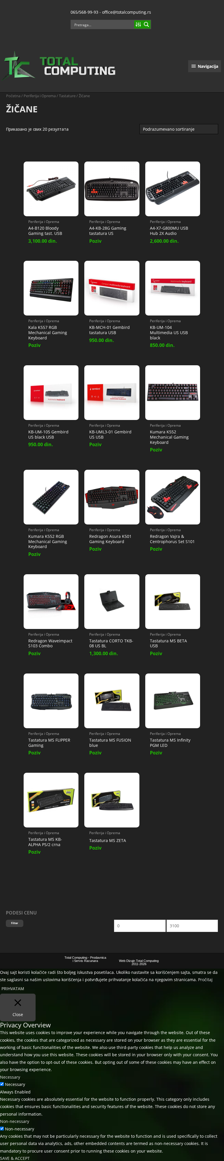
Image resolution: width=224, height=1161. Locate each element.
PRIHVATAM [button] (12, 988)
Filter (14, 923)
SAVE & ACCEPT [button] (15, 1158)
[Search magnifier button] (146, 24)
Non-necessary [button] (14, 1121)
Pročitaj (205, 979)
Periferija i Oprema (40, 95)
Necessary (15, 1084)
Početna (13, 95)
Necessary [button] (10, 1077)
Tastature (67, 95)
